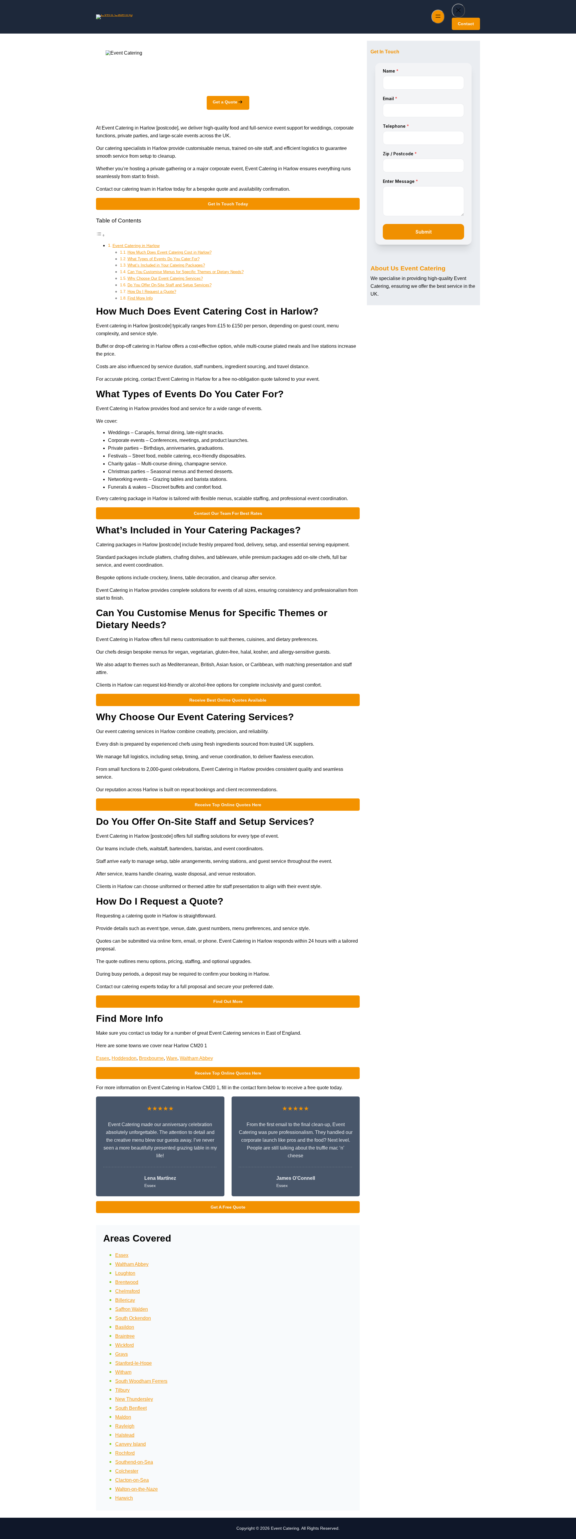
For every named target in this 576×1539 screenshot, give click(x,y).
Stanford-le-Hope (133, 1363)
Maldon (123, 1417)
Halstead (124, 1435)
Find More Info (140, 298)
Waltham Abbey (196, 1058)
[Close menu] (458, 11)
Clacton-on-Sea (132, 1480)
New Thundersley (134, 1399)
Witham (123, 1372)
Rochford (125, 1453)
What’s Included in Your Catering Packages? (166, 265)
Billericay (125, 1300)
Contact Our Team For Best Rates (228, 513)
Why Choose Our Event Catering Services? (165, 278)
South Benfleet (131, 1408)
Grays (121, 1354)
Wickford (124, 1345)
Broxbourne (151, 1058)
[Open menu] (438, 17)
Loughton (125, 1273)
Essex (102, 1058)
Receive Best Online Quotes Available (227, 700)
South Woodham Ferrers (141, 1381)
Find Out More (228, 1001)
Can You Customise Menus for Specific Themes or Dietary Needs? (186, 272)
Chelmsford (127, 1291)
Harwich (124, 1498)
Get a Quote (225, 102)
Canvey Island (130, 1444)
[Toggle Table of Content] (100, 235)
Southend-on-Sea (134, 1462)
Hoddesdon (124, 1058)
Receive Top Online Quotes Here (228, 804)
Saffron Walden (131, 1309)
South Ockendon (133, 1318)
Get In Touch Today (228, 203)
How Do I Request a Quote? (152, 291)
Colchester (126, 1471)
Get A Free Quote (228, 1207)
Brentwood (126, 1282)
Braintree (125, 1336)
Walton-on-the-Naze (136, 1489)
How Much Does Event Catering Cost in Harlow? (170, 252)
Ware (171, 1058)
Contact (466, 23)
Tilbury (122, 1390)
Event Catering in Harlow (136, 245)
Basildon (124, 1327)
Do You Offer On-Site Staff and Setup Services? (170, 285)
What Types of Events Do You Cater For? (164, 259)
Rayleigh (124, 1426)
